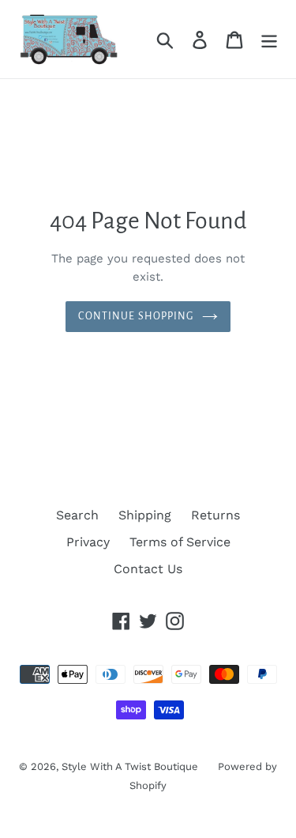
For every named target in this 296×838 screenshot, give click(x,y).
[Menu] (269, 39)
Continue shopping (135, 316)
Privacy (88, 541)
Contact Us (148, 568)
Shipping (144, 515)
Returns (215, 515)
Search (77, 515)
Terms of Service (179, 541)
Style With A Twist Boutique (130, 766)
